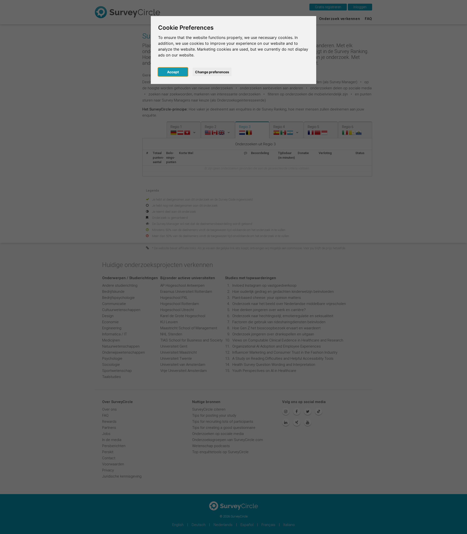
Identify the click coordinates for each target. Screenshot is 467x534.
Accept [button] (173, 72)
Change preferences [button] (212, 72)
